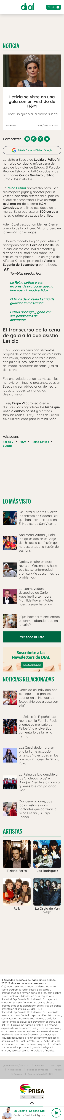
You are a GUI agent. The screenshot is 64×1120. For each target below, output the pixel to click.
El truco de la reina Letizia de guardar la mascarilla (32, 301)
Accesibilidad (14, 1069)
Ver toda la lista (32, 637)
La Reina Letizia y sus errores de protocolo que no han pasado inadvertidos (31, 286)
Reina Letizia (40, 442)
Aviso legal (56, 1065)
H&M (23, 442)
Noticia (11, 46)
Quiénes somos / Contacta (16, 1065)
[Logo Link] (27, 6)
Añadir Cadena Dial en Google (35, 150)
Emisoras (39, 1065)
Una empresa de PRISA (32, 1088)
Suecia (7, 445)
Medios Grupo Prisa (32, 1097)
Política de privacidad (37, 1069)
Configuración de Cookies (40, 1074)
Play (56, 1113)
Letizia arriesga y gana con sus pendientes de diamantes (30, 316)
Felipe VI (8, 442)
